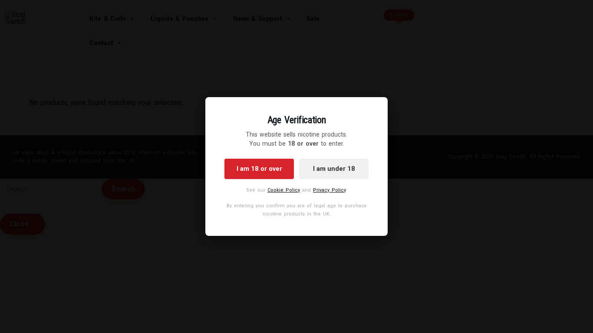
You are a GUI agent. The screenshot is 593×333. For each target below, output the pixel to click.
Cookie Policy (283, 190)
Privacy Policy (329, 190)
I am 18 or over (259, 169)
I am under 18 (334, 169)
